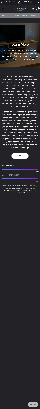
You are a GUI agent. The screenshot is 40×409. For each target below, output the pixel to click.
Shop (10, 15)
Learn (17, 15)
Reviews (33, 15)
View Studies (20, 156)
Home (4, 15)
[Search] (33, 9)
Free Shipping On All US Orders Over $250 (22, 2)
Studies (24, 15)
